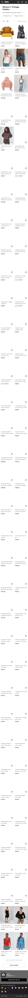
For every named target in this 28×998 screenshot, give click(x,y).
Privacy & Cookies (19, 996)
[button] (2, 988)
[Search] (18, 2)
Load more (14, 965)
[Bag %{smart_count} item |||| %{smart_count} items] (26, 2)
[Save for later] (12, 38)
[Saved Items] (22, 2)
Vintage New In (8, 16)
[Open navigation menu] (2, 2)
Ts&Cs (25, 996)
